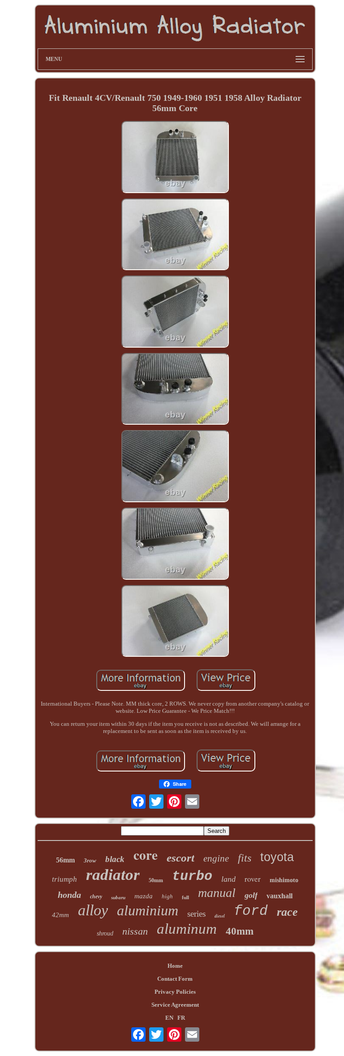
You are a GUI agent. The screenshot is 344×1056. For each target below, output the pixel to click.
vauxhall (279, 896)
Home (175, 965)
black (115, 859)
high (167, 896)
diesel (220, 916)
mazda (143, 896)
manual (217, 893)
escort (180, 858)
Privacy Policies (175, 991)
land (228, 879)
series (196, 913)
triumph (64, 879)
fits (244, 858)
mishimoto (284, 880)
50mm (156, 880)
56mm (65, 860)
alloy (93, 910)
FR (181, 1017)
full (185, 897)
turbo (192, 876)
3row (90, 860)
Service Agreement (175, 1004)
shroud (105, 933)
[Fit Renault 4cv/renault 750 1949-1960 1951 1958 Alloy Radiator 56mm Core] (175, 158)
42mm (60, 914)
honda (69, 895)
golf (251, 895)
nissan (135, 931)
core (145, 854)
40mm (240, 931)
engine (216, 858)
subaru (118, 897)
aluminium (147, 910)
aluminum (187, 929)
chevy (96, 896)
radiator (113, 875)
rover (253, 879)
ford (251, 911)
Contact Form (175, 978)
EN (169, 1017)
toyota (277, 857)
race (287, 911)
